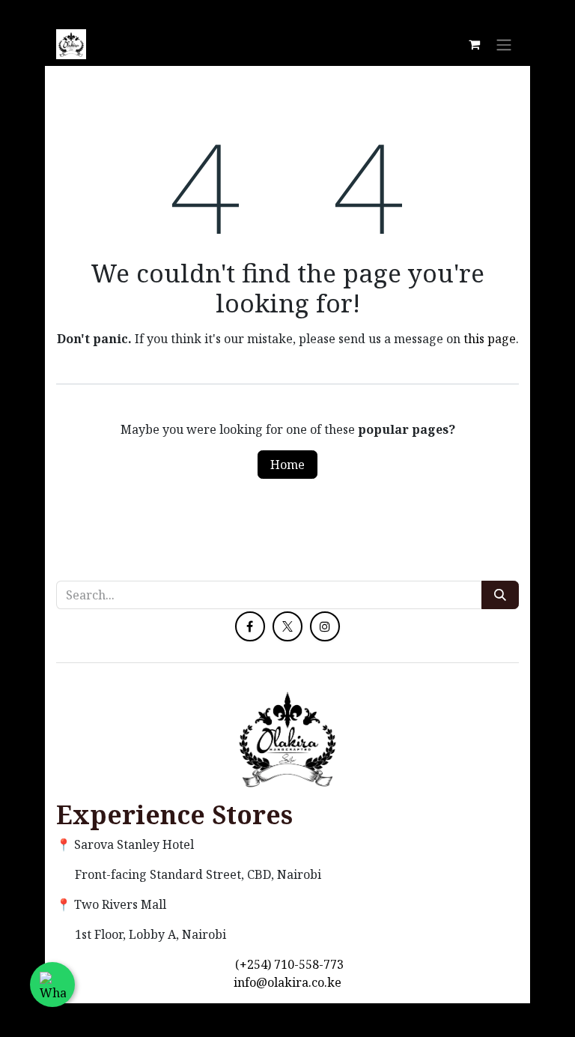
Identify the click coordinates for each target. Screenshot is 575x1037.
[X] (287, 626)
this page (489, 338)
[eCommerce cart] (474, 44)
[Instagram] (325, 626)
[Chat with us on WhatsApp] (52, 984)
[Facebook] (250, 626)
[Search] (500, 595)
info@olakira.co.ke (287, 982)
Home (287, 464)
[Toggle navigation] (504, 44)
